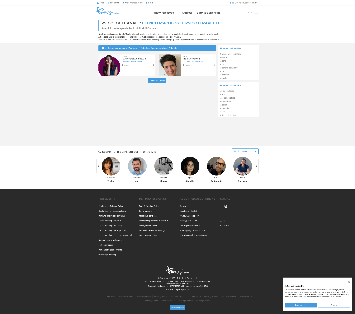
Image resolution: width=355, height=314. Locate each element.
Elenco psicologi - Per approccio (111, 230)
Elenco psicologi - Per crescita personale (115, 235)
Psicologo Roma (246, 296)
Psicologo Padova (211, 296)
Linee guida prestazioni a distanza (153, 221)
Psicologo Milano (177, 296)
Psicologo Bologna (126, 296)
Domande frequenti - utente (110, 250)
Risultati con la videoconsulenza (112, 211)
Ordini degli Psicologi (107, 255)
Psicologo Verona (203, 301)
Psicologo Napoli (194, 296)
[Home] (103, 48)
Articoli (187, 13)
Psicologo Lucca (160, 296)
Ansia (222, 112)
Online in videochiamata (230, 54)
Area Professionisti (133, 3)
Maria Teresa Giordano (134, 58)
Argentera (224, 75)
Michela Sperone (191, 58)
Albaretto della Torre (229, 68)
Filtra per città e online (230, 48)
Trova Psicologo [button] (164, 13)
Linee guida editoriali (148, 225)
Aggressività (225, 101)
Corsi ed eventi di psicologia (110, 240)
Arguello (223, 78)
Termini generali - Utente (190, 225)
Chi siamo (184, 206)
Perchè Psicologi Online (149, 206)
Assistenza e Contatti (189, 211)
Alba (222, 64)
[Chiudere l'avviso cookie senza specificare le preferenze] (349, 282)
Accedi (223, 221)
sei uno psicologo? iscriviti (244, 3)
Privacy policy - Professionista (192, 230)
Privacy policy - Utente (189, 221)
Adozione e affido (227, 98)
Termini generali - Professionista (193, 235)
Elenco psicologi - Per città (109, 221)
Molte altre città (177, 308)
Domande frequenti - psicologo (152, 230)
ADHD (222, 94)
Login (102, 3)
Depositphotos (181, 289)
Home (150, 3)
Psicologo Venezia (185, 301)
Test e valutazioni (105, 245)
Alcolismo (224, 105)
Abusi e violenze (227, 91)
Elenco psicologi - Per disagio (110, 225)
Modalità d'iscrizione (148, 216)
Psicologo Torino (151, 301)
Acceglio (223, 57)
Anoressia (224, 108)
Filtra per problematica (230, 85)
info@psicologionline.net (156, 286)
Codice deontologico (148, 235)
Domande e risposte (208, 13)
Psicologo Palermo (229, 296)
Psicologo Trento (168, 301)
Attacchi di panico (228, 115)
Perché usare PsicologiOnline (110, 206)
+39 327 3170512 (173, 286)
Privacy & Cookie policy (189, 216)
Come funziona (145, 211)
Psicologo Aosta (108, 296)
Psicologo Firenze (144, 296)
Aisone (223, 61)
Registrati (114, 3)
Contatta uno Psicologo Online (111, 216)
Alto (222, 71)
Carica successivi (157, 80)
